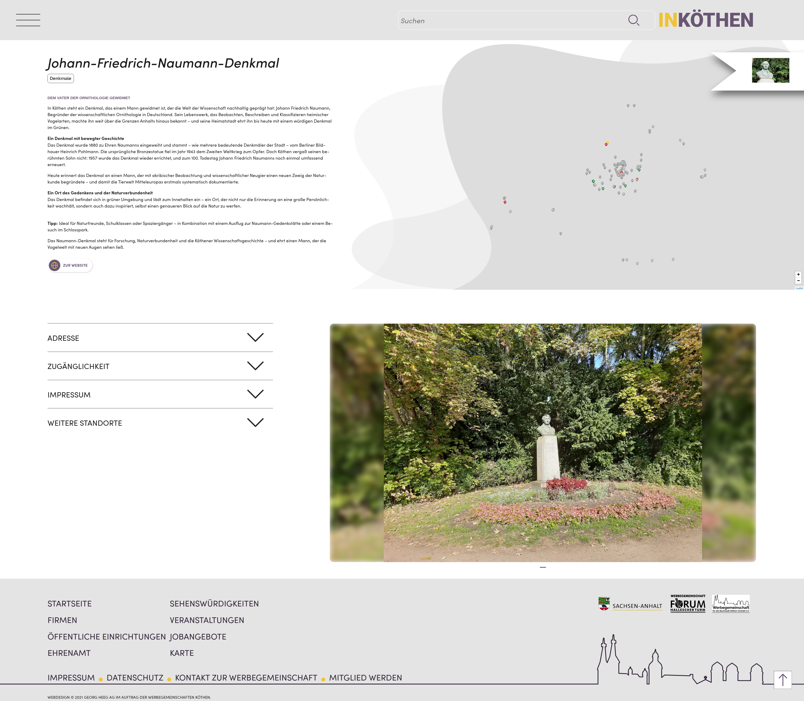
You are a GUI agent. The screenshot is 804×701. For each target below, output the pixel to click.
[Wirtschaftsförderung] (618, 175)
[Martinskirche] (637, 180)
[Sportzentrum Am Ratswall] (615, 157)
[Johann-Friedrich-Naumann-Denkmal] (623, 163)
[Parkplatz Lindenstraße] (624, 168)
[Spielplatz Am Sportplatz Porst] (649, 132)
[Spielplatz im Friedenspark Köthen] (621, 177)
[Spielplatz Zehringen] (683, 144)
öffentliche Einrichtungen (107, 636)
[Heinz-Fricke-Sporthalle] (602, 183)
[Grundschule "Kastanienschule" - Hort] (638, 166)
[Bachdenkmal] (616, 172)
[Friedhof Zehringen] (680, 140)
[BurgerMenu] (28, 20)
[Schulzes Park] (641, 160)
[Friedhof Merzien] (702, 177)
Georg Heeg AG (99, 697)
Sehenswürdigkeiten (214, 603)
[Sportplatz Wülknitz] (560, 233)
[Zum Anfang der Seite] (783, 680)
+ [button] (798, 274)
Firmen (62, 619)
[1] (543, 567)
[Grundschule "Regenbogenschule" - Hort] (595, 185)
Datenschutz (135, 677)
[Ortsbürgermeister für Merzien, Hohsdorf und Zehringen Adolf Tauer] (705, 170)
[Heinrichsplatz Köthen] (640, 166)
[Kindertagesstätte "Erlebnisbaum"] (603, 188)
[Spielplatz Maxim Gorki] (635, 191)
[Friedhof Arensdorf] (652, 260)
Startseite (70, 603)
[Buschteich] (605, 167)
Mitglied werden (365, 677)
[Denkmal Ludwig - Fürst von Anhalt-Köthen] (622, 168)
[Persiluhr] (631, 170)
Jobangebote (198, 636)
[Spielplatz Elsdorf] (628, 105)
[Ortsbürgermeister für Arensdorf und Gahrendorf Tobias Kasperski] (673, 259)
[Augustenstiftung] (615, 169)
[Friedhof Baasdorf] (637, 263)
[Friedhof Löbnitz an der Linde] (510, 211)
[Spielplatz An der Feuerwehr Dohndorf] (491, 228)
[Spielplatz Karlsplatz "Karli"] (632, 180)
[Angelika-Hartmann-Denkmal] (614, 165)
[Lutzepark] (619, 164)
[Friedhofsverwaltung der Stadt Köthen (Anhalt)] (606, 144)
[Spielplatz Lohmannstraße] (623, 184)
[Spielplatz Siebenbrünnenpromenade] (611, 176)
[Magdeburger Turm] (617, 166)
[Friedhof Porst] (653, 126)
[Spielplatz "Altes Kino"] (627, 173)
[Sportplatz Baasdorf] (623, 260)
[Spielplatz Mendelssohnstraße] (614, 186)
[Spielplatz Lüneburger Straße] (589, 172)
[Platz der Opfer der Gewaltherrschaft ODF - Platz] (610, 179)
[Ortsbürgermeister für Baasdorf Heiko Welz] (627, 259)
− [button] (798, 280)
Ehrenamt (69, 652)
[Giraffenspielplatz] (619, 193)
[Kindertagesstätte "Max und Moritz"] (593, 181)
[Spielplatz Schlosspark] (625, 165)
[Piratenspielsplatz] (587, 170)
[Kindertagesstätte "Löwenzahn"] (625, 186)
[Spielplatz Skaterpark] (620, 187)
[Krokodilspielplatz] (599, 189)
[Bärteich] (623, 175)
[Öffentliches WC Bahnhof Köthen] (639, 170)
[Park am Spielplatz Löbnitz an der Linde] (504, 198)
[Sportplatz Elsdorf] (634, 105)
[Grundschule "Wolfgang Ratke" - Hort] (623, 194)
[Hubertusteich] (603, 165)
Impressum (71, 677)
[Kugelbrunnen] (625, 172)
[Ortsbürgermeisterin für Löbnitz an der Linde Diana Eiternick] (505, 202)
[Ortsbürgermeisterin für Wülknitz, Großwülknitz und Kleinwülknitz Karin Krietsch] (552, 210)
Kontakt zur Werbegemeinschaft (246, 677)
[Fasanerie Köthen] (609, 171)
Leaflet (799, 288)
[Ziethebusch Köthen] (641, 154)
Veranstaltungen (207, 619)
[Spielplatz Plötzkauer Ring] (586, 173)
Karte (182, 652)
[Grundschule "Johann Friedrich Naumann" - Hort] (619, 172)
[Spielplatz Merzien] (705, 175)
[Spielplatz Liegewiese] (600, 177)
